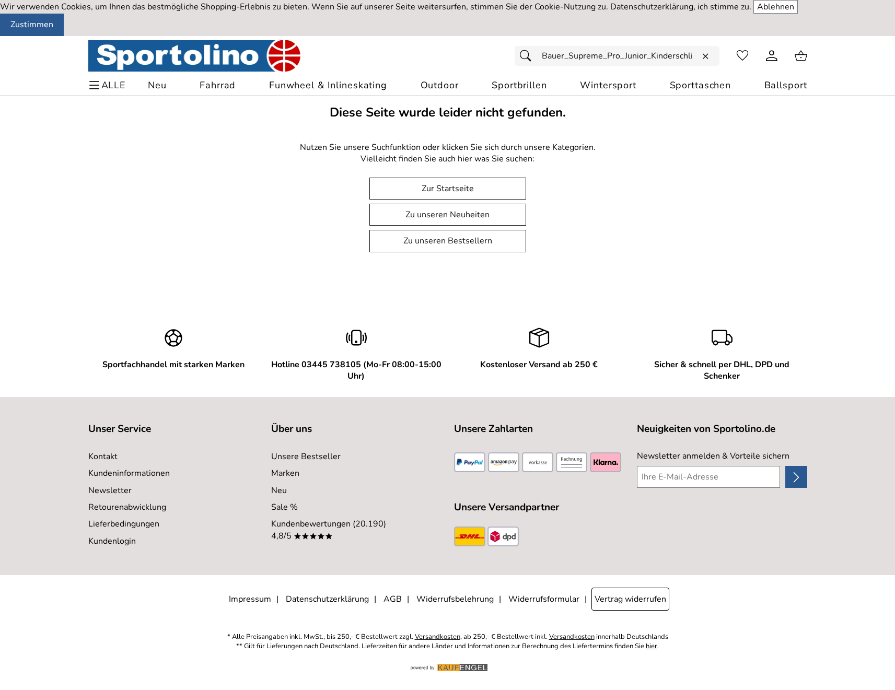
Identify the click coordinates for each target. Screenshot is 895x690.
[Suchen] (528, 56)
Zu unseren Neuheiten (447, 214)
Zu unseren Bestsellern (447, 241)
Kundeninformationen (129, 473)
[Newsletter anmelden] (796, 477)
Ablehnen (775, 7)
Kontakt (103, 456)
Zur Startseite (448, 188)
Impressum (250, 599)
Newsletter (110, 490)
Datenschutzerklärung (327, 599)
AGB (392, 599)
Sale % (284, 507)
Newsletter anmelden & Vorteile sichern (713, 456)
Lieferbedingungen (123, 524)
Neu (279, 490)
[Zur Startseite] (194, 56)
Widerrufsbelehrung (455, 599)
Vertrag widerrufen (630, 599)
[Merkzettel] (742, 56)
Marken (285, 473)
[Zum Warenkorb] (801, 56)
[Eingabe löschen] (705, 56)
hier (651, 646)
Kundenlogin (112, 541)
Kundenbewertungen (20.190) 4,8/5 (328, 529)
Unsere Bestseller (306, 456)
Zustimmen (31, 24)
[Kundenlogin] (771, 56)
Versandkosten (437, 637)
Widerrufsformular (543, 599)
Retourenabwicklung (127, 507)
